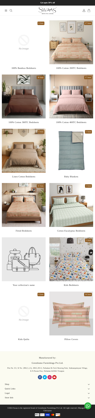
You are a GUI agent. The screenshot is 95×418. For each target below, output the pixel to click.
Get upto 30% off (47, 3)
